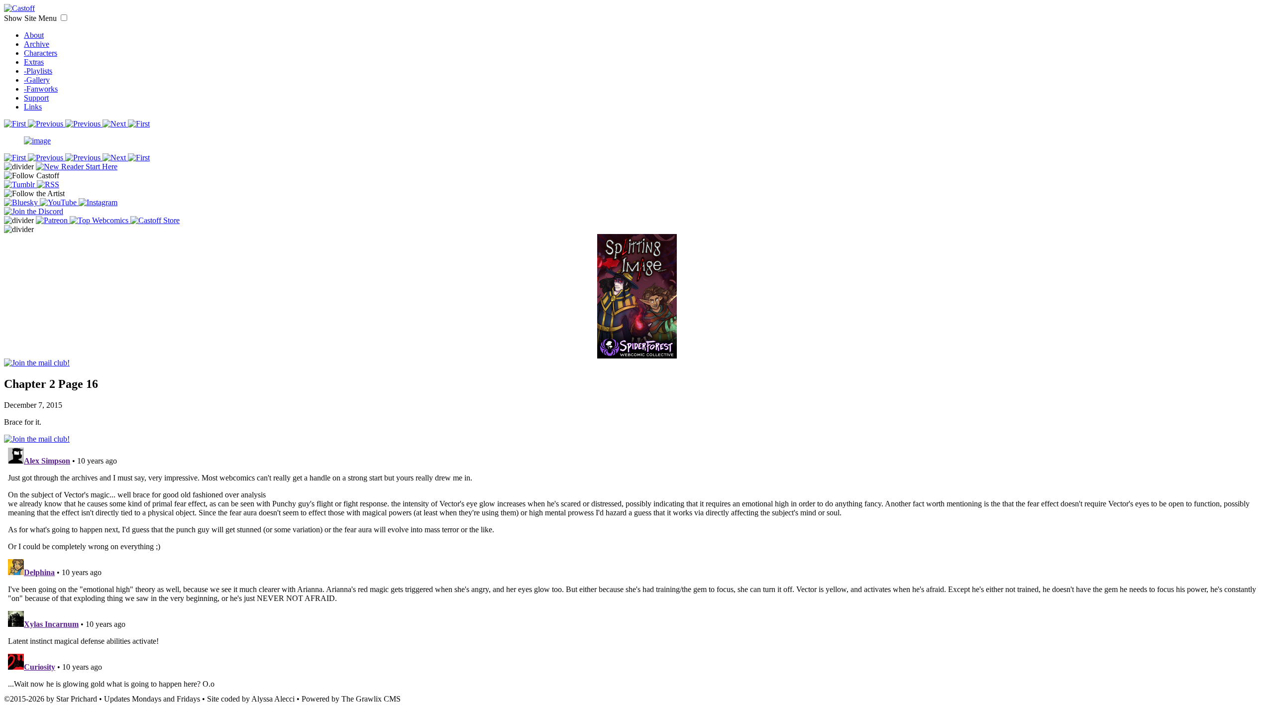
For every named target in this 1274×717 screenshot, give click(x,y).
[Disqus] (637, 568)
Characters (40, 53)
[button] (64, 17)
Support (36, 98)
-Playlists (38, 71)
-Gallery (37, 80)
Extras (34, 62)
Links (33, 107)
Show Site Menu (31, 18)
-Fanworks (41, 89)
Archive (36, 44)
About (34, 35)
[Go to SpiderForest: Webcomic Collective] (637, 348)
